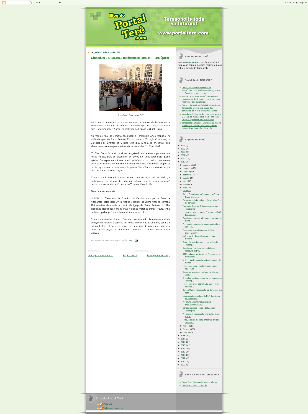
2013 (183, 352)
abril (185, 191)
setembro (187, 175)
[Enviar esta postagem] (136, 240)
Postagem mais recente (100, 255)
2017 (183, 339)
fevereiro (187, 329)
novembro (187, 168)
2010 (183, 361)
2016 (183, 342)
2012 (183, 355)
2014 (183, 349)
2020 (183, 158)
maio (185, 188)
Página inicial (130, 255)
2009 (183, 365)
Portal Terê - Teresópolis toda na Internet (199, 382)
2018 (183, 336)
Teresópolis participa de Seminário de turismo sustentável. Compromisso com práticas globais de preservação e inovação (201, 125)
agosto (186, 178)
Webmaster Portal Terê (113, 408)
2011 (183, 358)
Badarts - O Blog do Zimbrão (194, 385)
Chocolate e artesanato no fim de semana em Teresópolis (130, 58)
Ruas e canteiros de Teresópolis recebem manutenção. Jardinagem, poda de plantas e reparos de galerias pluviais (201, 99)
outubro (186, 171)
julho (185, 181)
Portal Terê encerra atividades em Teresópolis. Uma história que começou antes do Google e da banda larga (202, 90)
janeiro (186, 332)
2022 (183, 152)
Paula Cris (107, 404)
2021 (183, 155)
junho (185, 184)
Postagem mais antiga (158, 255)
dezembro (187, 165)
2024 (183, 146)
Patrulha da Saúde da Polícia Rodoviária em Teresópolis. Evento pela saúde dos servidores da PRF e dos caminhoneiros (201, 108)
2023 (183, 149)
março (186, 326)
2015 (183, 345)
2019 (183, 162)
